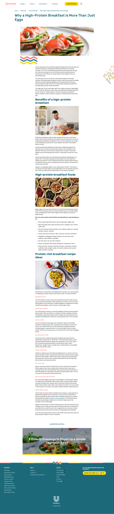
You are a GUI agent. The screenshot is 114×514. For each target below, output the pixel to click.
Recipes (22, 4)
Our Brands (55, 4)
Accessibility (59, 481)
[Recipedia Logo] (10, 4)
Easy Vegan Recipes (9, 492)
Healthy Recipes (8, 481)
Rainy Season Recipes (10, 487)
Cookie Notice (60, 470)
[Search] (81, 4)
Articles (32, 4)
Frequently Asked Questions (37, 474)
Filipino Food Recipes (9, 485)
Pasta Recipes (8, 490)
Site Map (58, 479)
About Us (32, 470)
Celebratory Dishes (9, 483)
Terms (58, 477)
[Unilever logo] (56, 503)
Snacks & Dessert (8, 479)
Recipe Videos (43, 4)
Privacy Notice (60, 472)
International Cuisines (9, 472)
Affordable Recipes (9, 477)
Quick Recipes (8, 474)
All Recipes (7, 470)
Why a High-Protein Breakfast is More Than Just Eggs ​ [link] (54, 10)
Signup (94, 473)
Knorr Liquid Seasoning (49, 330)
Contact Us (33, 472)
